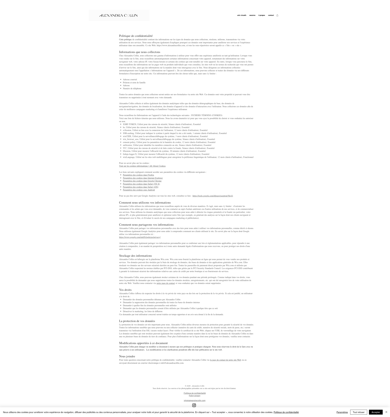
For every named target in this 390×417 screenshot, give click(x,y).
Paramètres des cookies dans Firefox (138, 174)
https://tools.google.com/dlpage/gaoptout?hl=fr (213, 195)
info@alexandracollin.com (172, 362)
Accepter (376, 412)
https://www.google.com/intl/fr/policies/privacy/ (140, 237)
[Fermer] (386, 412)
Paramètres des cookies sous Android (139, 189)
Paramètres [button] (342, 412)
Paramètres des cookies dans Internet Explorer (143, 177)
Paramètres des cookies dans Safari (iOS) (140, 186)
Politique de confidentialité (286, 412)
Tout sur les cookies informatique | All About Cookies (142, 165)
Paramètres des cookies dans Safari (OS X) (141, 183)
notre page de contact (166, 283)
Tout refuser (359, 412)
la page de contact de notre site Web (225, 359)
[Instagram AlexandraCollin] (194, 405)
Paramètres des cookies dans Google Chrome (142, 180)
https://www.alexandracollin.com (171, 45)
